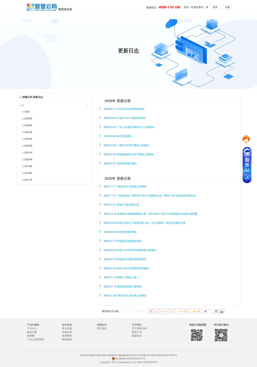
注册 (227, 7)
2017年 (27, 179)
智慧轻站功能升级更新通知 (125, 259)
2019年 (27, 166)
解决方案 (32, 332)
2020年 (27, 159)
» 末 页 (195, 311)
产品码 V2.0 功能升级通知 (124, 118)
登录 (215, 7)
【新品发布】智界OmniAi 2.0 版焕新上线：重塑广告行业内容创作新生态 (150, 195)
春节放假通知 (118, 136)
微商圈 (30, 335)
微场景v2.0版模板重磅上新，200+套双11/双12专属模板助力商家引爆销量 (150, 213)
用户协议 (102, 328)
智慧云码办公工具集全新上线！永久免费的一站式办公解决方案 (144, 222)
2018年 (27, 173)
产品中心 (32, 328)
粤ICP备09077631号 (167, 355)
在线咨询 (67, 332)
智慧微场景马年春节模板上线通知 (129, 154)
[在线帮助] (246, 139)
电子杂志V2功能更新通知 (124, 108)
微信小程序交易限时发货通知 (126, 268)
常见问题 (67, 328)
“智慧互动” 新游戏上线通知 (125, 186)
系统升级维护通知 (120, 163)
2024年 (27, 132)
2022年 (27, 145)
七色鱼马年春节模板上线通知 (126, 145)
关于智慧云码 (139, 328)
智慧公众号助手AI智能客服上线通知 (130, 250)
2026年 (27, 118)
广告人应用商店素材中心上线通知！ (130, 127)
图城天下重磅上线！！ (122, 277)
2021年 (27, 152)
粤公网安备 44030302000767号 (130, 358)
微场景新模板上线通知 (122, 286)
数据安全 (137, 335)
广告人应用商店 (35, 339)
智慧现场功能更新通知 (122, 241)
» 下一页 (182, 311)
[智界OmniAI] (247, 163)
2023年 (27, 139)
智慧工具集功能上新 (121, 204)
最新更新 (67, 339)
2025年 (27, 125)
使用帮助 (67, 335)
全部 (25, 111)
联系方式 (137, 332)
